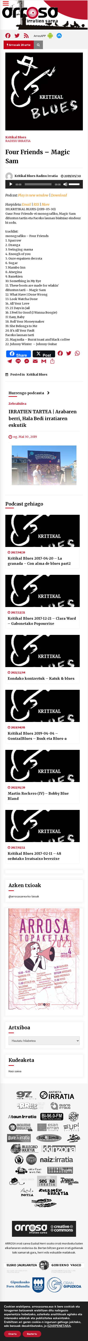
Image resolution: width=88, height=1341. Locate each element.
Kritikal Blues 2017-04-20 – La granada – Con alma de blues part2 (39, 561)
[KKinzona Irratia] (59, 1148)
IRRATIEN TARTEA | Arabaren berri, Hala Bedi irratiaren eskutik (43, 418)
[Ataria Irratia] (60, 1105)
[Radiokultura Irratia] (60, 1170)
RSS (36, 204)
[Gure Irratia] (19, 1138)
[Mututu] (65, 184)
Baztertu (32, 1334)
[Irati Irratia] (74, 1138)
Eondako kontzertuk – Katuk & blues (41, 678)
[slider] (75, 184)
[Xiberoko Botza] (27, 1192)
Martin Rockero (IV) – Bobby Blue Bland (38, 796)
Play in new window (33, 195)
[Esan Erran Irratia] (48, 1127)
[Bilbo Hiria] (52, 1116)
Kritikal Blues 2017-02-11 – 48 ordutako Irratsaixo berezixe (34, 856)
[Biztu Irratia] (73, 1116)
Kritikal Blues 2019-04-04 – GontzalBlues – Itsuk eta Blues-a (37, 736)
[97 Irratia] (26, 1095)
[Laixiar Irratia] (31, 1159)
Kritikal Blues (15, 137)
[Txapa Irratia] (69, 1181)
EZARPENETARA (59, 1326)
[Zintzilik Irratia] (44, 1202)
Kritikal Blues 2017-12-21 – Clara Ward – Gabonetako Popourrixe (42, 621)
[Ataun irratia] (22, 1116)
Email (26, 204)
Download (59, 195)
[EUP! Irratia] (71, 1127)
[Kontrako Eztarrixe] (18, 1159)
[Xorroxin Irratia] (53, 1192)
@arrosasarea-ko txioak (24, 896)
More (46, 204)
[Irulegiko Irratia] (24, 1148)
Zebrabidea (17, 403)
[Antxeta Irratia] (57, 1095)
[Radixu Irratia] (21, 1181)
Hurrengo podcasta (26, 393)
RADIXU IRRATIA (18, 141)
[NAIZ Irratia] (56, 1159)
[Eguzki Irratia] (20, 1127)
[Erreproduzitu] (11, 184)
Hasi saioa (15, 1071)
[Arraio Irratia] (31, 1105)
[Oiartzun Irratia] (28, 1170)
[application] (44, 184)
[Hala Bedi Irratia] (49, 1138)
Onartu (12, 1334)
